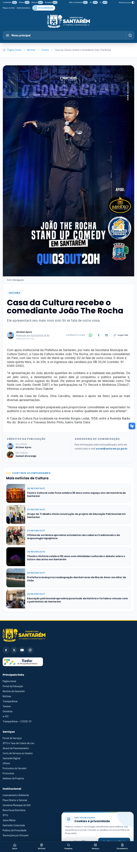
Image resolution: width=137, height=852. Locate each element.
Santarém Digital (11, 758)
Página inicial (9, 681)
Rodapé (51, 2)
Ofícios (6, 763)
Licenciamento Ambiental (16, 795)
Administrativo (23, 8)
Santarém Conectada (14, 825)
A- (103, 2)
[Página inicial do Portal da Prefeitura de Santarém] (68, 21)
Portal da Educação (13, 686)
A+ (93, 2)
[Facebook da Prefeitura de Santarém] (6, 650)
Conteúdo (9, 2)
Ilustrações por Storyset (16, 835)
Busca (37, 2)
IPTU (5, 815)
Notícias (31, 49)
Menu (24, 2)
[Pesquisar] (130, 35)
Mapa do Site (9, 8)
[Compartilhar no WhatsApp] (90, 335)
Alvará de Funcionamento (16, 748)
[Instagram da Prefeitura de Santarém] (30, 650)
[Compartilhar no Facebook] (98, 335)
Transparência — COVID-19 (17, 721)
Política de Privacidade (14, 830)
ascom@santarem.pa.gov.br (111, 448)
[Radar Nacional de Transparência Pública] (23, 661)
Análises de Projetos (13, 778)
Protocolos (8, 773)
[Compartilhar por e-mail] (106, 335)
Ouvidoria (8, 711)
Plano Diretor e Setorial (15, 800)
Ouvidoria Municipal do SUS (17, 805)
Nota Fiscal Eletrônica (14, 810)
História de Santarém (14, 691)
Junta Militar (9, 820)
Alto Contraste (78, 2)
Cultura (45, 49)
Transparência (10, 701)
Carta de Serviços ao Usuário (18, 753)
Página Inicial (14, 49)
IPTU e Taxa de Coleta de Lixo (18, 743)
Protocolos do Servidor (15, 768)
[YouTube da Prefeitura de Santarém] (22, 650)
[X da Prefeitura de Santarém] (14, 650)
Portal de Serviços (12, 738)
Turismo (7, 706)
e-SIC (6, 716)
